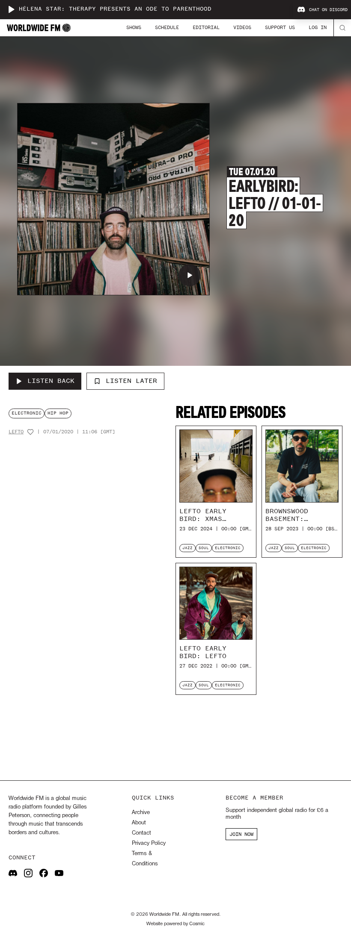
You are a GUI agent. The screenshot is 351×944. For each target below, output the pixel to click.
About (139, 822)
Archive (141, 812)
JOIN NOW (241, 834)
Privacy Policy (149, 843)
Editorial (206, 27)
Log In (318, 27)
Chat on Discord (328, 9)
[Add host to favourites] (30, 432)
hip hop (58, 413)
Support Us (280, 27)
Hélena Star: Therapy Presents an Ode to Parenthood (115, 9)
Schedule (167, 27)
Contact (141, 833)
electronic (27, 413)
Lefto (16, 432)
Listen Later (131, 381)
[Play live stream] (11, 9)
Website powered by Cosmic (175, 924)
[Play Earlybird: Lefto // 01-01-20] (189, 275)
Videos (242, 27)
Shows (133, 27)
